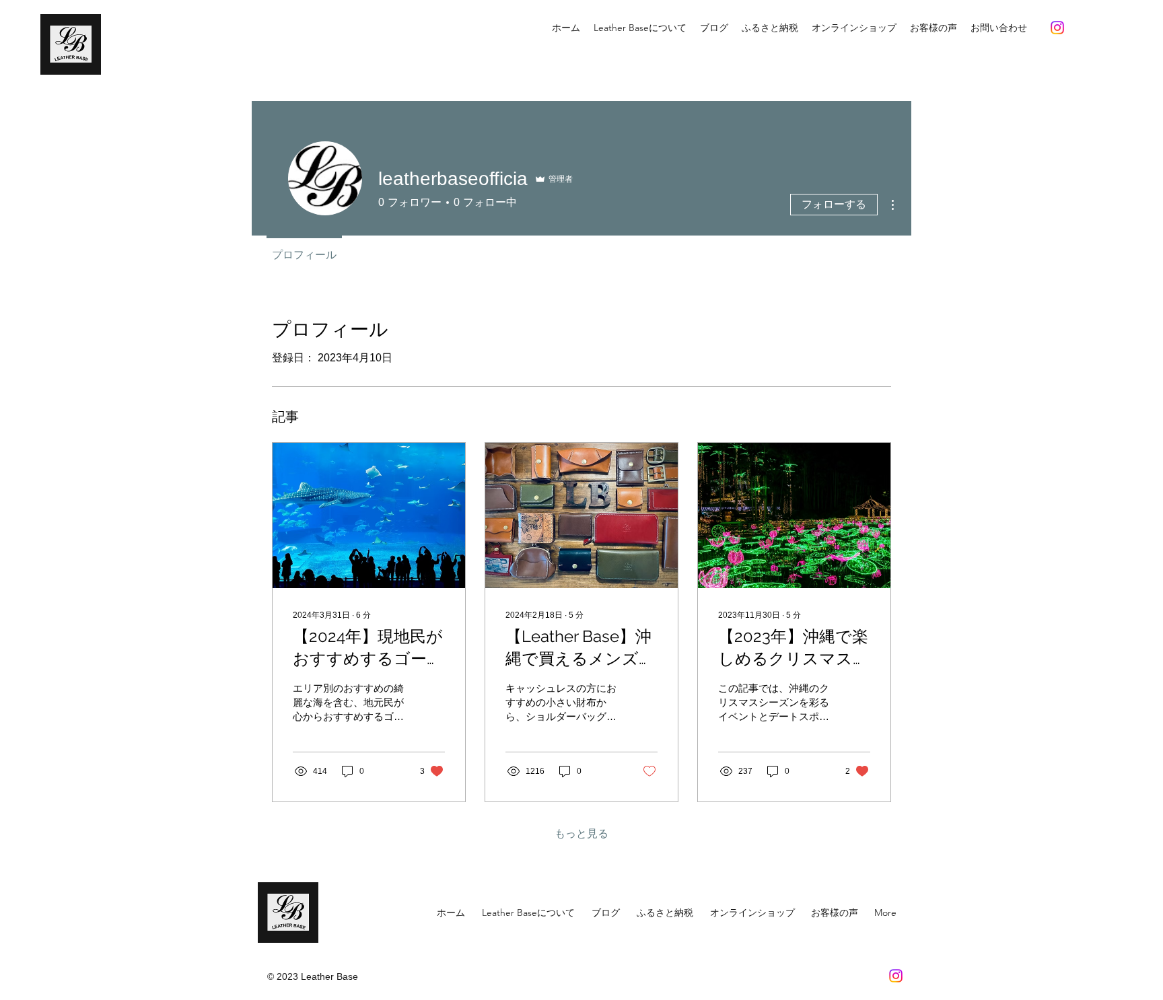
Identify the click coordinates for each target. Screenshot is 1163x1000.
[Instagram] (1057, 27)
